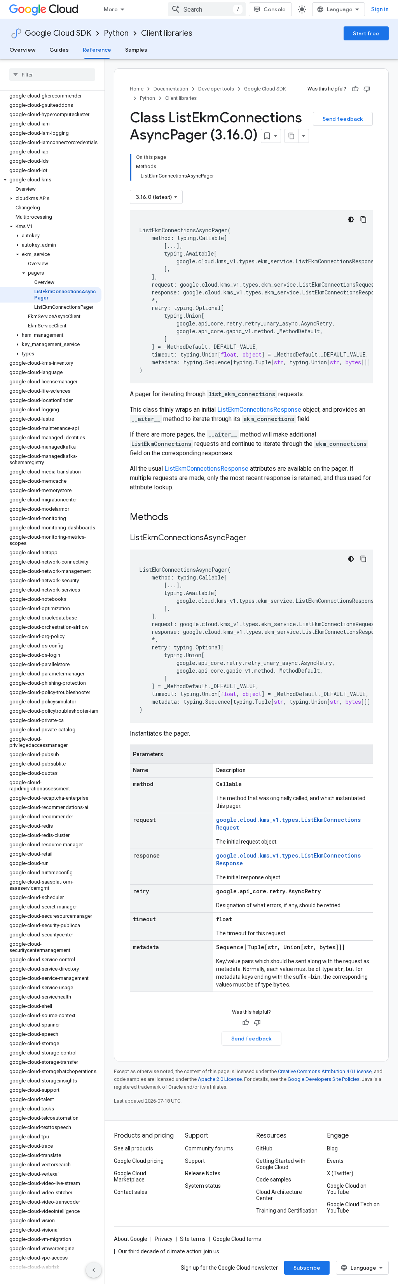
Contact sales (130, 1192)
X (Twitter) (340, 1173)
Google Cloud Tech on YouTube (353, 1207)
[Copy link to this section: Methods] (178, 517)
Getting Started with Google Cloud (280, 1164)
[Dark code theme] (351, 219)
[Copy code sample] (363, 219)
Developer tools (216, 89)
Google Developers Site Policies (324, 1079)
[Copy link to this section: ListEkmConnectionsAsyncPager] (254, 538)
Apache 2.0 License (220, 1079)
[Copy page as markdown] (291, 136)
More (111, 9)
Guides (59, 49)
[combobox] (207, 9)
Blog (332, 1148)
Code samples (273, 1179)
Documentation (171, 89)
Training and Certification (287, 1210)
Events (335, 1161)
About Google (130, 1239)
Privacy (164, 1239)
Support (195, 1161)
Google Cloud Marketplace (130, 1176)
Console (275, 9)
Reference (97, 49)
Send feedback (343, 118)
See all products (133, 1148)
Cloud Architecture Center (279, 1195)
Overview (22, 49)
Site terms (193, 1239)
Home (136, 89)
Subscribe (306, 1267)
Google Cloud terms (237, 1239)
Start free (366, 33)
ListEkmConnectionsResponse (259, 409)
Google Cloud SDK (58, 33)
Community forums (209, 1148)
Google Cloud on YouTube (347, 1189)
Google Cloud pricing (139, 1161)
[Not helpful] (367, 89)
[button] (50, 179)
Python (116, 33)
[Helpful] (355, 89)
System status (203, 1186)
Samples (136, 49)
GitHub (264, 1148)
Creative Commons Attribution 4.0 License (325, 1071)
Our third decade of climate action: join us (168, 1251)
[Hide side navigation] (93, 1270)
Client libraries (166, 33)
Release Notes (202, 1173)
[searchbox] (52, 74)
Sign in (380, 9)
